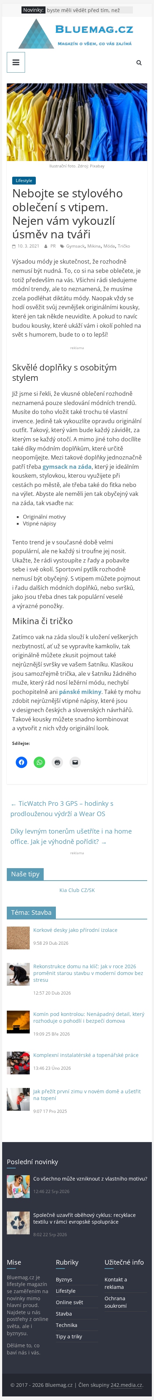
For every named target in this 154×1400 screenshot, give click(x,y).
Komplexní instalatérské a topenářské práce (86, 1055)
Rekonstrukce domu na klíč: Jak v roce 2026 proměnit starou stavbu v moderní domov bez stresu (88, 973)
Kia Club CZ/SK (77, 890)
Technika (66, 1325)
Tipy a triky (69, 1336)
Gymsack (75, 246)
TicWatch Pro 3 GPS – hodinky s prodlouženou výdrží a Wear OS (62, 808)
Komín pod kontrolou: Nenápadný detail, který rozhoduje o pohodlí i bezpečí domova (88, 1017)
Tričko (124, 246)
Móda (109, 246)
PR (53, 246)
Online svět (69, 1302)
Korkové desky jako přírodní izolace (75, 930)
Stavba (64, 1313)
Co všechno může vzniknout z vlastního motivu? (90, 1178)
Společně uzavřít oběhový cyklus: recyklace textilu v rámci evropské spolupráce (84, 1218)
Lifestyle (24, 180)
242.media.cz (126, 1384)
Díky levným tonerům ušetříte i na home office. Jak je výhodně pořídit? (71, 836)
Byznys (64, 1279)
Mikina (94, 246)
